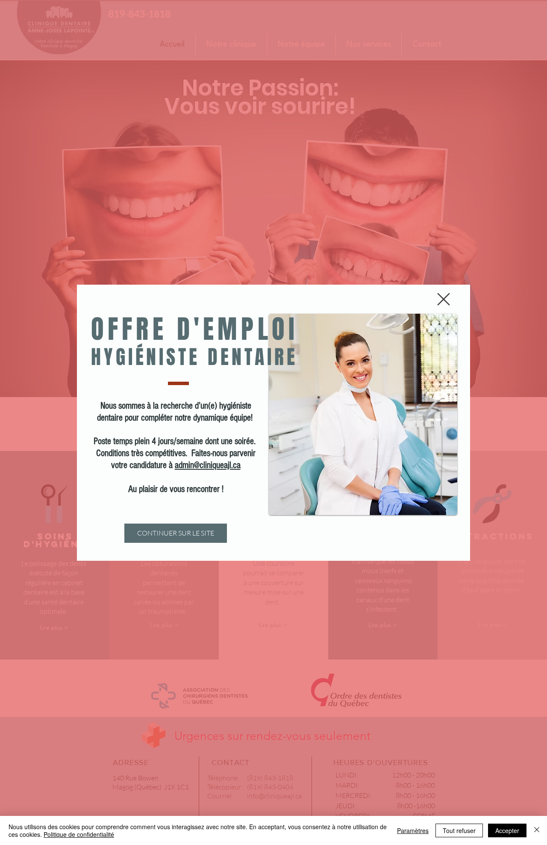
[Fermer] (537, 830)
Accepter (507, 830)
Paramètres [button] (413, 830)
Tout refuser (459, 830)
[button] (443, 299)
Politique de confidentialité (79, 834)
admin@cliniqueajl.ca (208, 465)
